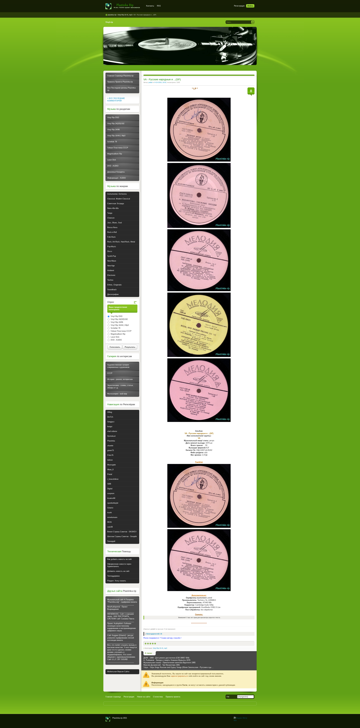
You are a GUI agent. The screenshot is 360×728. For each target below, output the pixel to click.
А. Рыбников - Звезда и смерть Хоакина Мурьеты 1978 (166, 660)
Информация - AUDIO (116, 178)
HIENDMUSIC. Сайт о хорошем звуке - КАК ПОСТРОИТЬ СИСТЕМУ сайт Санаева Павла (120, 616)
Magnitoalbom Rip (114, 154)
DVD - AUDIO (112, 166)
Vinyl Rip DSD (113, 117)
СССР (109, 373)
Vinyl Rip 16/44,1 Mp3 (116, 136)
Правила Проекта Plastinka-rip (120, 82)
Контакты (150, 6)
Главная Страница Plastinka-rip (120, 76)
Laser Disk (111, 160)
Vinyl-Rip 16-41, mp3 (160, 648)
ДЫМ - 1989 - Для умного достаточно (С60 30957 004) (166, 658)
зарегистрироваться (179, 676)
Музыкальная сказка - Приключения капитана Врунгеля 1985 (169, 662)
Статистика (158, 697)
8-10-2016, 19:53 (160, 82)
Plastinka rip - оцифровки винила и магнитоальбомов (124, 6)
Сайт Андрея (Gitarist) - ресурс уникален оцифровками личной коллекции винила (120, 637)
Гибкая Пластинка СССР (117, 148)
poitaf (150, 82)
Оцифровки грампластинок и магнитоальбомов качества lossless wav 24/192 (107, 719)
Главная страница (113, 697)
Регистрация (239, 6)
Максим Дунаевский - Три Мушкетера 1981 (161, 665)
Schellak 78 (112, 142)
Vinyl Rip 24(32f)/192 (115, 123)
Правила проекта (173, 697)
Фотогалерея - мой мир (117, 394)
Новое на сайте (143, 697)
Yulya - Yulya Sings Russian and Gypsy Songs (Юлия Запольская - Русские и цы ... (178, 667)
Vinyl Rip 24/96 (113, 130)
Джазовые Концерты (116, 172)
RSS (159, 6)
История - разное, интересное (120, 379)
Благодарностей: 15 (154, 634)
